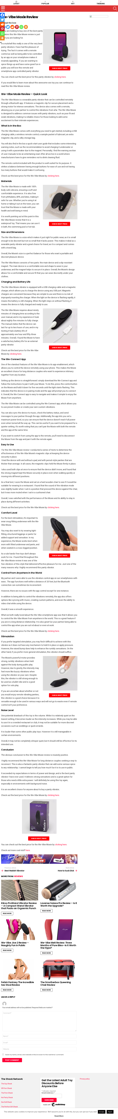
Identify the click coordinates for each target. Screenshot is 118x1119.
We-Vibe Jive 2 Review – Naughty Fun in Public (15, 944)
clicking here (60, 77)
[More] (26, 27)
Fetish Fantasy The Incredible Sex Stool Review (17, 984)
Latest (16, 4)
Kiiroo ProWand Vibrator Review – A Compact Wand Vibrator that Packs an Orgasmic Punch (19, 906)
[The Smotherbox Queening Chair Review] (58, 969)
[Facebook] (2, 15)
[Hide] (1, 42)
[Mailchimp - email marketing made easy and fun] (54, 1106)
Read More (7, 913)
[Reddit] (12, 27)
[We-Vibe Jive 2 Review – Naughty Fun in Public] (19, 929)
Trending (101, 4)
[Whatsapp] (21, 27)
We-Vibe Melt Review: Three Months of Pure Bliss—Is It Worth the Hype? (58, 945)
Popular (45, 4)
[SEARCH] (115, 8)
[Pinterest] (17, 27)
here (28, 850)
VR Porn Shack (6, 1088)
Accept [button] (101, 1112)
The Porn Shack (7, 1093)
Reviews (18, 876)
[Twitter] (8, 27)
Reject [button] (110, 1112)
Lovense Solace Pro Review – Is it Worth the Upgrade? (58, 904)
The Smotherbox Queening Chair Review (55, 984)
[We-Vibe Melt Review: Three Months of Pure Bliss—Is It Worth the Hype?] (58, 929)
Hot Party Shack (7, 1097)
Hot (73, 4)
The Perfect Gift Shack (9, 1107)
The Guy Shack (6, 1084)
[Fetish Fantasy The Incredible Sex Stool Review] (19, 969)
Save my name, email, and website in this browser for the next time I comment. (34, 1055)
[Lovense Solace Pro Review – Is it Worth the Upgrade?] (58, 890)
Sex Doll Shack (6, 1102)
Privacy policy (85, 1079)
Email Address (48, 1093)
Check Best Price (59, 68)
